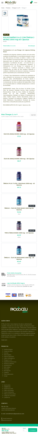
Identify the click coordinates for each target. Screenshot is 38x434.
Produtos (8, 8)
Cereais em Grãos (8, 351)
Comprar (33, 430)
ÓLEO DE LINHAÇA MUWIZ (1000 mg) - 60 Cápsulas (19, 134)
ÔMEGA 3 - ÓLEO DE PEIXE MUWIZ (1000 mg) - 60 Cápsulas (19, 258)
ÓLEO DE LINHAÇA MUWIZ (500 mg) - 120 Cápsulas (19, 158)
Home (2, 8)
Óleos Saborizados (8, 374)
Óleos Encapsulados (9, 356)
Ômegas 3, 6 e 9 (16, 8)
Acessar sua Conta (8, 388)
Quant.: (24, 428)
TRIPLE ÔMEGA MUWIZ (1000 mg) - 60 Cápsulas (19, 233)
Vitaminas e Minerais (9, 363)
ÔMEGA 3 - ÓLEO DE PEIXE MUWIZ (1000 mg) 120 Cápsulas (19, 208)
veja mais (33, 115)
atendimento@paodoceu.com (15, 413)
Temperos (6, 372)
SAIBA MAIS (4, 340)
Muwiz (5, 41)
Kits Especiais (7, 370)
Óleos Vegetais (7, 354)
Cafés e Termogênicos (9, 358)
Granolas (6, 353)
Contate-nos (7, 397)
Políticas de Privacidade (10, 394)
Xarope (5, 376)
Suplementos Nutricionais (10, 361)
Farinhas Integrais (8, 349)
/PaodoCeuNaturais (7, 418)
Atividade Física (8, 365)
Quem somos (7, 385)
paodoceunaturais (7, 420)
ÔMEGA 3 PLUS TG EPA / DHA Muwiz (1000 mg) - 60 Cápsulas (19, 184)
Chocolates (6, 369)
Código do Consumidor (9, 395)
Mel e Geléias (7, 367)
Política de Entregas (9, 390)
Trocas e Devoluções (9, 392)
